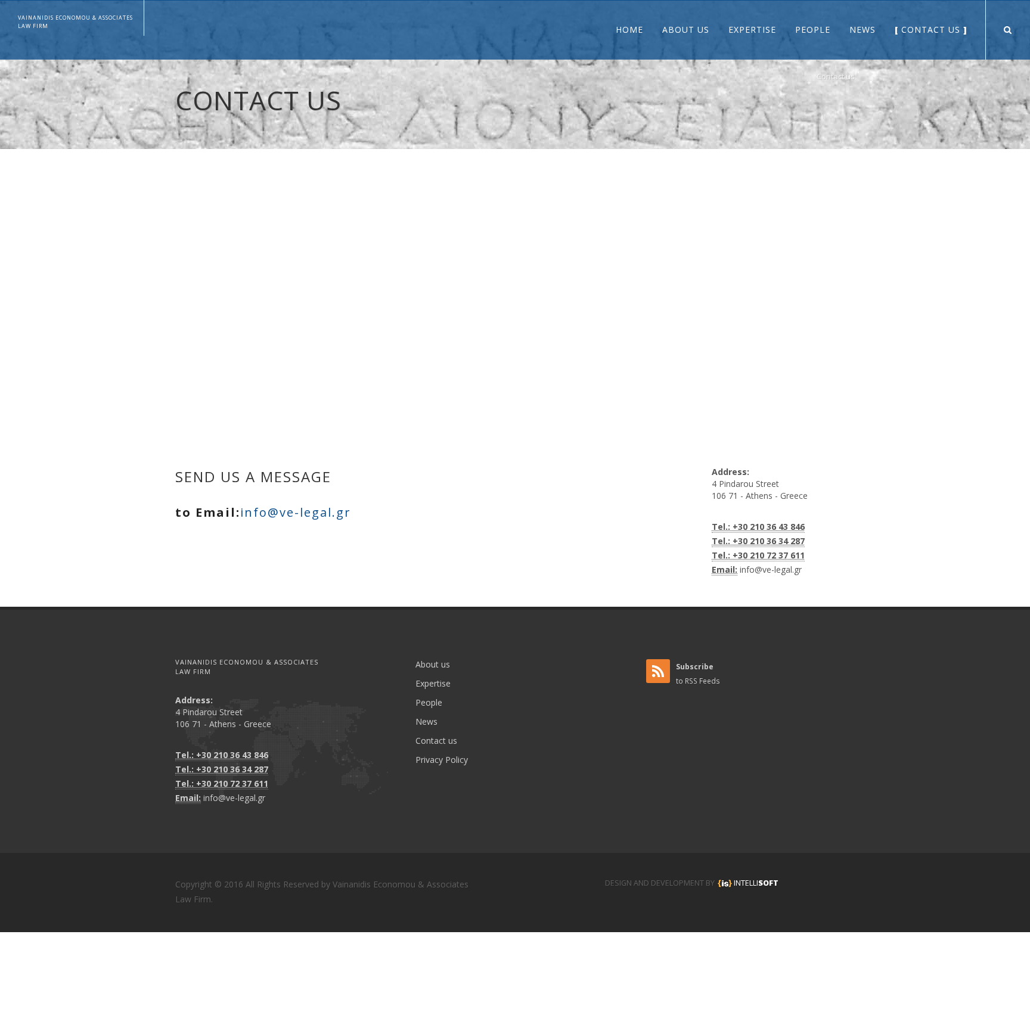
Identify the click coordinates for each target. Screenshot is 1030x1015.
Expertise (433, 683)
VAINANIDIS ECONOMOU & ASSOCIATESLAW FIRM (75, 22)
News (426, 721)
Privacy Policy (441, 759)
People (428, 702)
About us (432, 664)
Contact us (836, 76)
